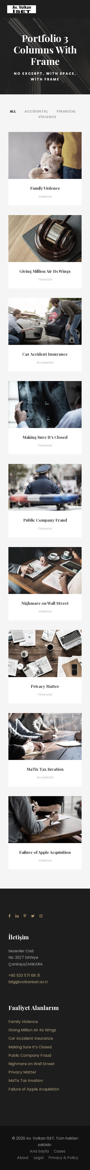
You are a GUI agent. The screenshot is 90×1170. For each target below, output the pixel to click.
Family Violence (45, 188)
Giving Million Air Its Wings (45, 271)
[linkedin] (17, 916)
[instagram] (41, 916)
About (23, 1157)
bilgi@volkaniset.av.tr (28, 982)
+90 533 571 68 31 (24, 975)
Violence (47, 116)
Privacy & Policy (63, 1157)
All (13, 111)
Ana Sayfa (39, 1151)
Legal (38, 1157)
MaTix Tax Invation (45, 769)
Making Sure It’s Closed (45, 437)
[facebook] (9, 916)
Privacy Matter (45, 686)
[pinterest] (25, 916)
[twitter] (33, 916)
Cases (59, 1151)
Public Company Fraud (45, 520)
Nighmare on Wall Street (45, 603)
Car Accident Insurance (45, 354)
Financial (66, 111)
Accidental (36, 111)
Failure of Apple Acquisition (45, 852)
